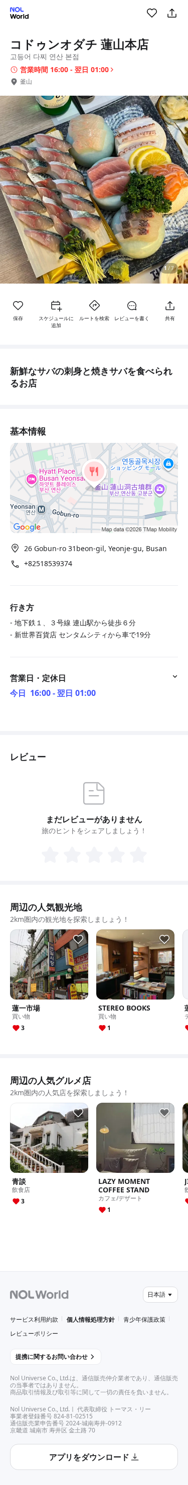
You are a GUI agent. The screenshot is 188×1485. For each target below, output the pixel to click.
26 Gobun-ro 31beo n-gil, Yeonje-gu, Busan (95, 548)
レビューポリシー (34, 1333)
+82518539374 (48, 563)
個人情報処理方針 (91, 1319)
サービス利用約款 (34, 1319)
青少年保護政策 (144, 1319)
